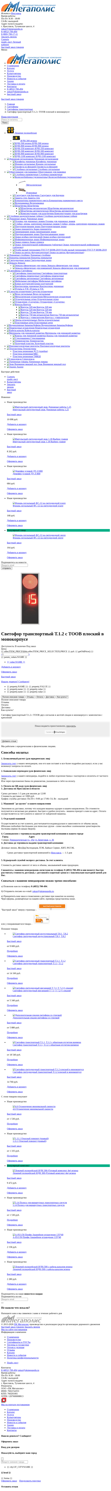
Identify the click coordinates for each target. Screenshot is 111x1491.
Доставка (50, 697)
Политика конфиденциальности (23, 1358)
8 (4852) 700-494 (9, 31)
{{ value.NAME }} (16, 662)
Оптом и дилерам (15, 1347)
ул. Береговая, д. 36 (44, 840)
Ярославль (56, 852)
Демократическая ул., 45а (21, 840)
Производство (14, 76)
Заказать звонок (9, 37)
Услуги (10, 71)
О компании (13, 65)
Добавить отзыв (9, 741)
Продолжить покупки (30, 1481)
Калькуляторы (14, 73)
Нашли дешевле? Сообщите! (15, 681)
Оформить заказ (9, 1481)
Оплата (40, 697)
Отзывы (30, 697)
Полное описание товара (13, 697)
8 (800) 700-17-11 (9, 34)
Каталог (11, 68)
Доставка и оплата (16, 84)
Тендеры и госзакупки (18, 1345)
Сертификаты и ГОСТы (18, 1342)
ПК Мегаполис (21, 1324)
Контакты (12, 86)
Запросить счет (8, 763)
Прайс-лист (12, 1362)
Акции (10, 81)
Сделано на (49, 732)
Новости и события (16, 78)
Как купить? (62, 697)
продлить (71, 726)
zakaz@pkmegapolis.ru (12, 29)
